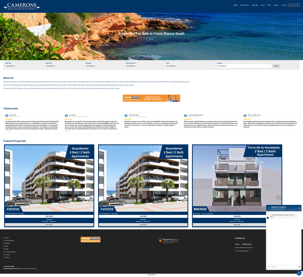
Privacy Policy (151, 274)
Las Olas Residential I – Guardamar (108, 213)
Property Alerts (293, 5)
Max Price (49, 63)
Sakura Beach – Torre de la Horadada (203, 213)
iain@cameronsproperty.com (244, 247)
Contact (284, 5)
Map (6, 246)
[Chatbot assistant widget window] (283, 237)
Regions (276, 5)
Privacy (7, 257)
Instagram (245, 251)
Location (219, 63)
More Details (49, 224)
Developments (244, 5)
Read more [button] (8, 131)
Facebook (238, 251)
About (263, 5)
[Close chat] (299, 273)
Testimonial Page (10, 252)
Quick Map (255, 5)
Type (167, 63)
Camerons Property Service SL (27, 268)
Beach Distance (130, 63)
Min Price (8, 63)
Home (235, 5)
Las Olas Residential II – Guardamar (14, 213)
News (269, 5)
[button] (2, 36)
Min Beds (88, 63)
